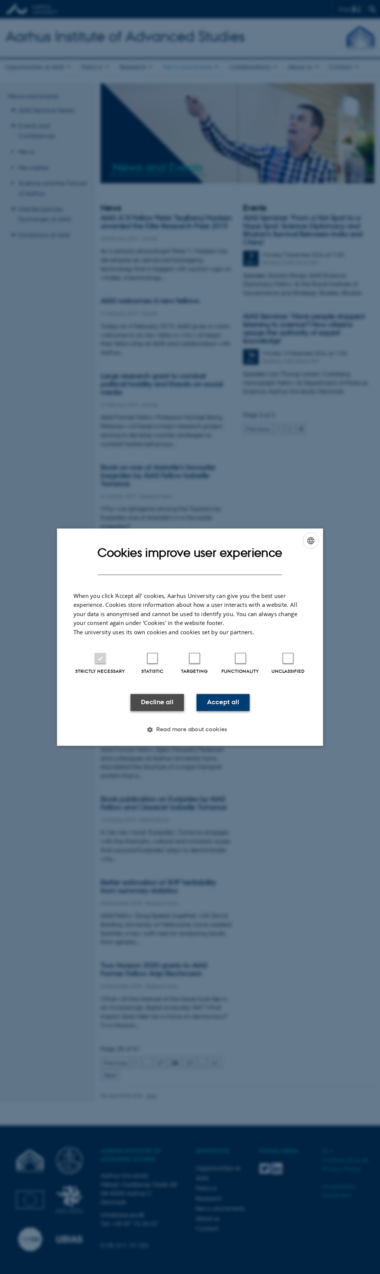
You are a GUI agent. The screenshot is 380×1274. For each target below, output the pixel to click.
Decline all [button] (157, 702)
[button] (190, 729)
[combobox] (310, 540)
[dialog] (190, 637)
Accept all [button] (223, 702)
